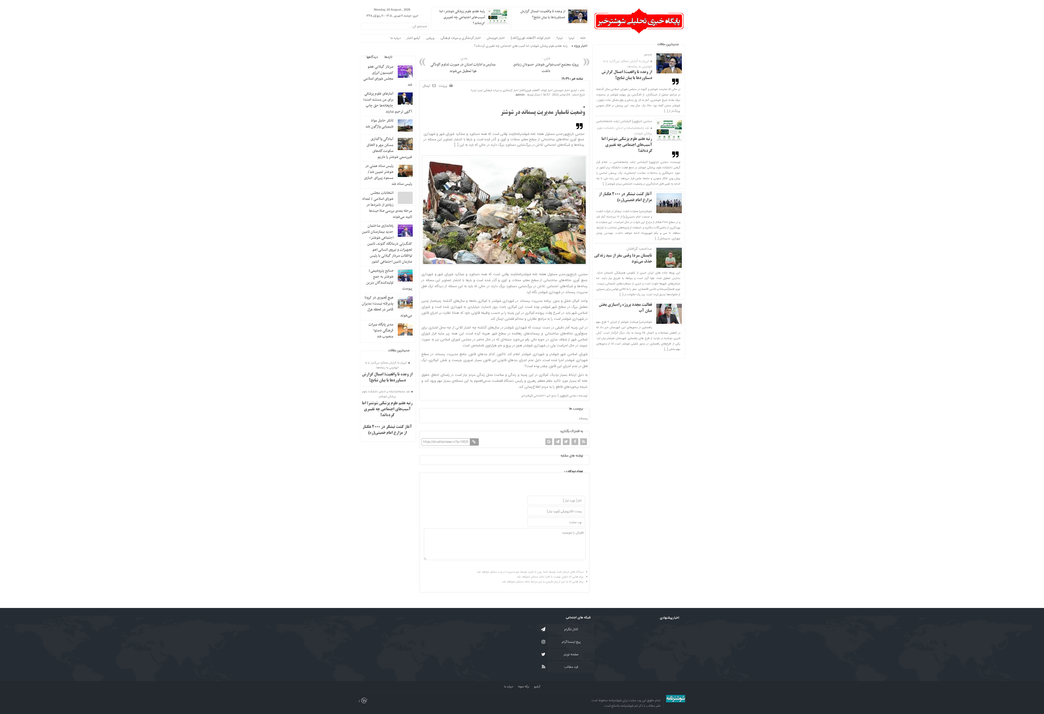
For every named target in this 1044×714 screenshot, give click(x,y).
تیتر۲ (559, 38)
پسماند (583, 418)
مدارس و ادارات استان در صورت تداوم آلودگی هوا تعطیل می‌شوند (463, 65)
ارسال (426, 86)
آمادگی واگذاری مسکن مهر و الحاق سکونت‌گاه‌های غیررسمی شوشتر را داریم (389, 148)
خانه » (581, 90)
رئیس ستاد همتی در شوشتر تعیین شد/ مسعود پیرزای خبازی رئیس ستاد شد (388, 175)
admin (520, 95)
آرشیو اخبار (413, 38)
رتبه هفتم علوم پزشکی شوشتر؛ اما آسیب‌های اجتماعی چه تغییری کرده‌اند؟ (626, 145)
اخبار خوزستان (496, 38)
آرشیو (574, 90)
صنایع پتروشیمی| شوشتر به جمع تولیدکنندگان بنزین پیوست (389, 280)
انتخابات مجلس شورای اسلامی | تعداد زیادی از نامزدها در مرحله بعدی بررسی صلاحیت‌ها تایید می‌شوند (387, 205)
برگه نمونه (523, 686)
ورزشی (430, 38)
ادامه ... (518, 22)
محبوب (403, 57)
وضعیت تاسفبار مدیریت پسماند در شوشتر (543, 113)
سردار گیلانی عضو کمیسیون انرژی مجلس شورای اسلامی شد (387, 76)
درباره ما (395, 38)
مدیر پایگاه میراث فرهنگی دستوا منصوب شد (380, 330)
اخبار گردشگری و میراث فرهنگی (460, 38)
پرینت (444, 86)
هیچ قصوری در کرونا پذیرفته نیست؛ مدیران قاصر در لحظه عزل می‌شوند (387, 306)
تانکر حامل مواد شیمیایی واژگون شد (379, 123)
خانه (583, 38)
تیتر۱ (571, 38)
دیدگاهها (372, 57)
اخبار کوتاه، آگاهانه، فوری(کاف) (530, 38)
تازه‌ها (388, 57)
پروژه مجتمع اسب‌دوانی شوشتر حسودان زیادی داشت (546, 65)
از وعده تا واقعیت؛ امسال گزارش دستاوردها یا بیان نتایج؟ (542, 14)
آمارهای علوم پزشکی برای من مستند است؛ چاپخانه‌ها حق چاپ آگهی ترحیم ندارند (387, 103)
